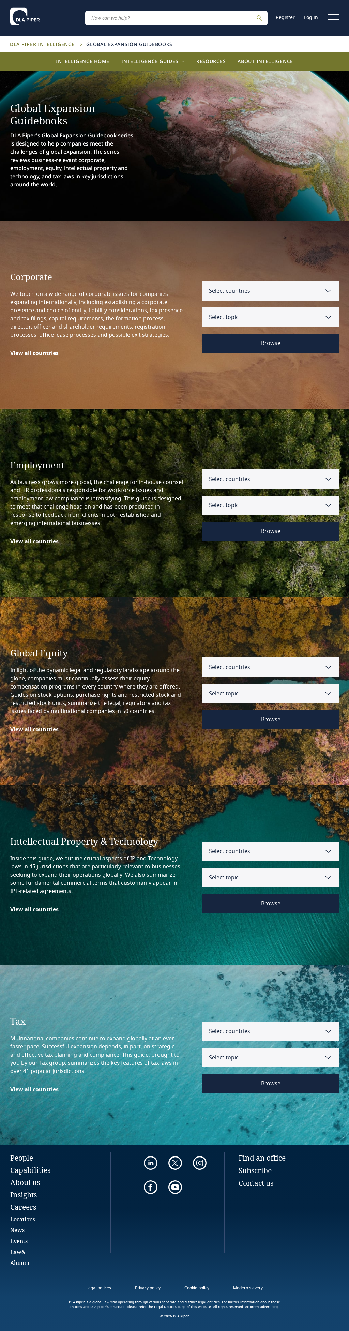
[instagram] (200, 1163)
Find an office (262, 1158)
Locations (22, 1219)
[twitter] (175, 1163)
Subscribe (255, 1170)
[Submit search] (260, 18)
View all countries (34, 353)
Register (285, 17)
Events (19, 1240)
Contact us (256, 1183)
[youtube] (175, 1187)
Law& (18, 1251)
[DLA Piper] (25, 16)
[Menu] (333, 17)
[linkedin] (150, 1163)
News (17, 1230)
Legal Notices (165, 1307)
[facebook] (150, 1187)
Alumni (19, 1262)
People (21, 1158)
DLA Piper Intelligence (43, 44)
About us (25, 1182)
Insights (23, 1194)
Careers (23, 1207)
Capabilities (30, 1170)
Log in (311, 17)
